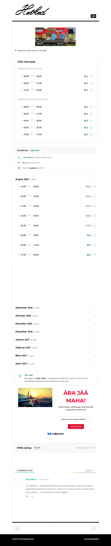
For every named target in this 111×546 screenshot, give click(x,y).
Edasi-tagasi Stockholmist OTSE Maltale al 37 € (93, 528)
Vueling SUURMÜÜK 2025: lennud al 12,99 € (17, 528)
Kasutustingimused (91, 539)
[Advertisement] (55, 282)
